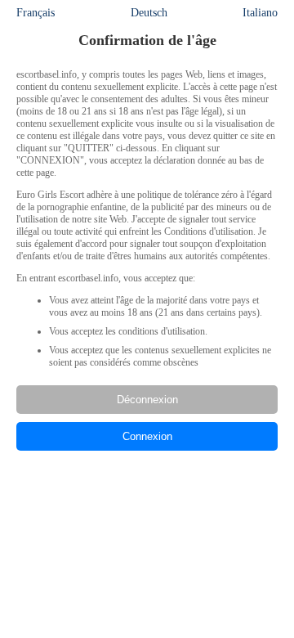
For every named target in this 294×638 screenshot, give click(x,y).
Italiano (260, 13)
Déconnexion (147, 399)
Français (35, 13)
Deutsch (149, 13)
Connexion (147, 436)
